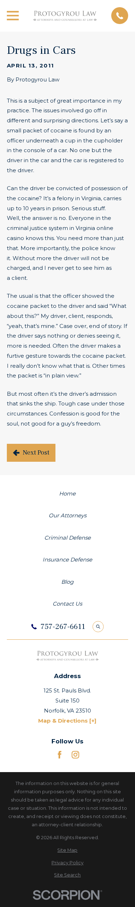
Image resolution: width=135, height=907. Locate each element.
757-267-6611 (63, 626)
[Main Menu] (13, 16)
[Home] (65, 16)
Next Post (36, 452)
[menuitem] (67, 850)
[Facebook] (59, 754)
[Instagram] (75, 754)
